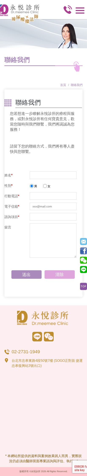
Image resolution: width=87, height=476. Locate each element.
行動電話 (11, 196)
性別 (8, 185)
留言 (7, 227)
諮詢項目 (11, 217)
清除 (59, 274)
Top (83, 286)
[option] (43, 33)
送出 (26, 274)
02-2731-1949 (68, 10)
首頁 (63, 85)
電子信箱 (11, 206)
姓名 (8, 175)
